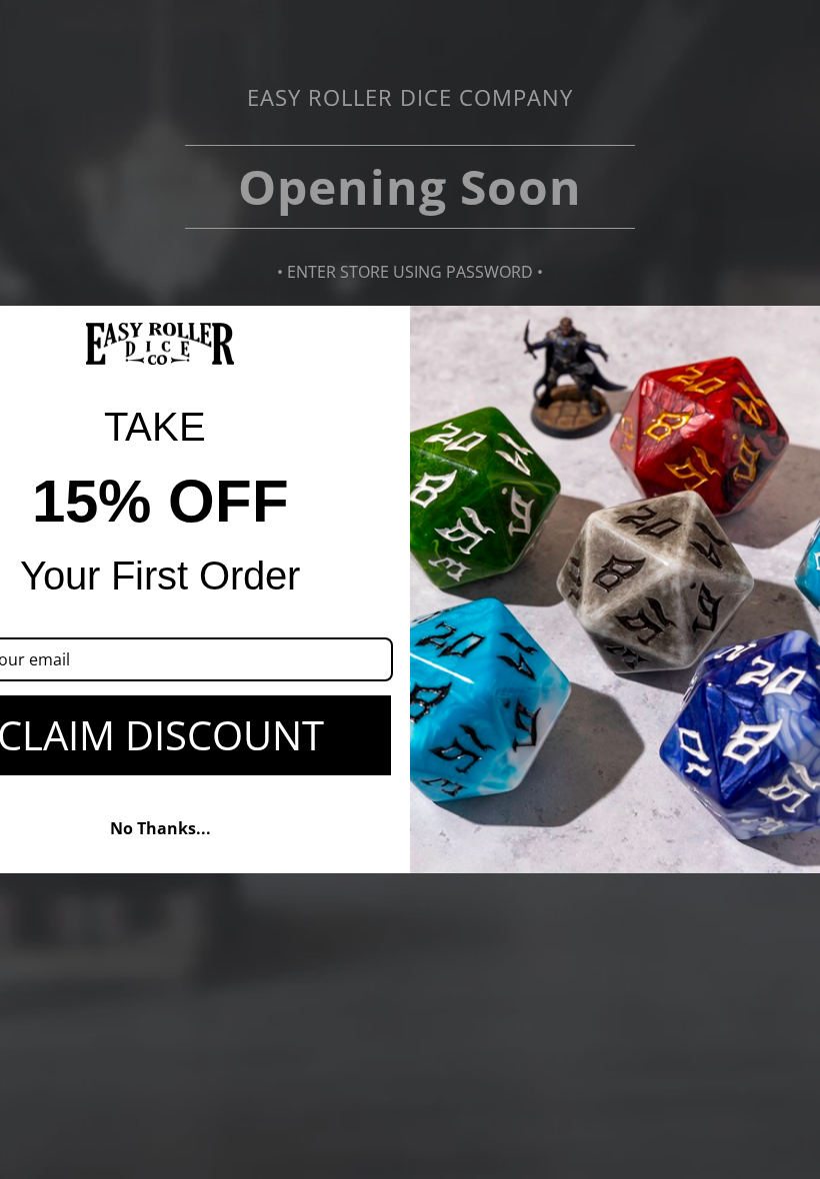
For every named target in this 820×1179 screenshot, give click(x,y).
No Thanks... (160, 828)
